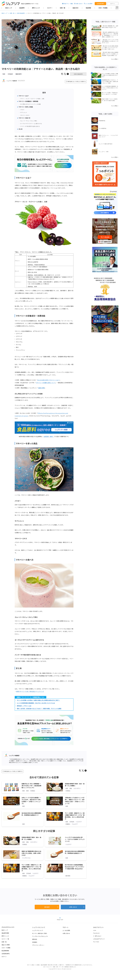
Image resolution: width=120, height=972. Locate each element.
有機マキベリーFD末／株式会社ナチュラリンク (30, 691)
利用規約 (34, 942)
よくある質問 (88, 3)
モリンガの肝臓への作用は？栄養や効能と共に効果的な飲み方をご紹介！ (38, 700)
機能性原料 (19, 74)
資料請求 (47, 907)
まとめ (20, 129)
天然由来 (10, 74)
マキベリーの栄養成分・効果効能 (28, 101)
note (94, 930)
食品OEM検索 (6, 945)
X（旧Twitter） (97, 936)
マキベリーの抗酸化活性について (45, 383)
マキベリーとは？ (24, 96)
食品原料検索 (5, 933)
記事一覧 (62, 8)
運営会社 (34, 939)
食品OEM (75, 8)
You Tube (96, 942)
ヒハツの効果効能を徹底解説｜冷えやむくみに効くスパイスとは (36, 703)
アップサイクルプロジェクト (40, 936)
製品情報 (88, 8)
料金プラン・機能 (68, 3)
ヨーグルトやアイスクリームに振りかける (31, 123)
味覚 (4, 74)
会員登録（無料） (49, 436)
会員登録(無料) (100, 3)
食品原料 (22, 8)
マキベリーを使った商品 (26, 107)
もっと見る (114, 59)
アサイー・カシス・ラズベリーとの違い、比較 (32, 98)
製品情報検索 (5, 950)
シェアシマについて (37, 930)
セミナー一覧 (5, 939)
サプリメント (23, 112)
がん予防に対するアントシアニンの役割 (30, 104)
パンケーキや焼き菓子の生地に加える (30, 126)
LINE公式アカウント (99, 939)
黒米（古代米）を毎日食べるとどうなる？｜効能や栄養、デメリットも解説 (39, 708)
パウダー (22, 109)
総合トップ (8, 8)
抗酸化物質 (41, 388)
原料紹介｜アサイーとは (24, 706)
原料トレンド (36, 8)
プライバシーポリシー (38, 945)
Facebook (96, 933)
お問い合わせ (79, 3)
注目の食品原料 (21, 13)
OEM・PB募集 (102, 8)
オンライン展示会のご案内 (39, 933)
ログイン (112, 3)
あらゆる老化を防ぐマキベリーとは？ (48, 380)
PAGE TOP (60, 919)
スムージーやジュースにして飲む (28, 121)
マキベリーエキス (24, 115)
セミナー (49, 8)
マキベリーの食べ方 (24, 118)
